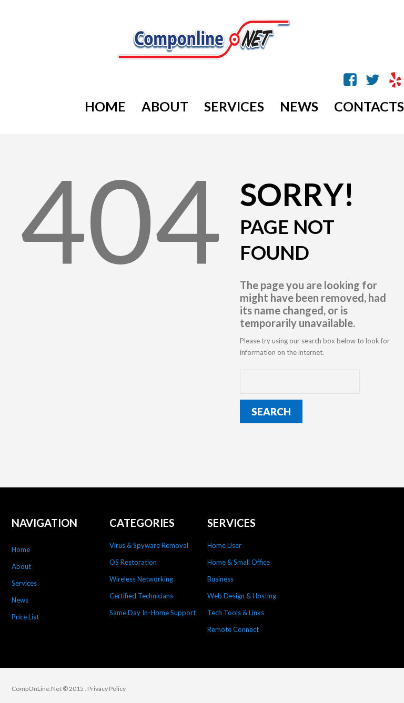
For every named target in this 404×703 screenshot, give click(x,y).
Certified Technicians (141, 596)
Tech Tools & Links (235, 612)
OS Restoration (133, 562)
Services (24, 583)
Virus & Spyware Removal (148, 545)
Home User (224, 545)
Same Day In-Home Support (152, 612)
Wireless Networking (141, 579)
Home (21, 549)
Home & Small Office (238, 562)
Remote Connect (233, 629)
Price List (25, 617)
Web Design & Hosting (241, 596)
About (21, 566)
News (20, 600)
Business (220, 579)
